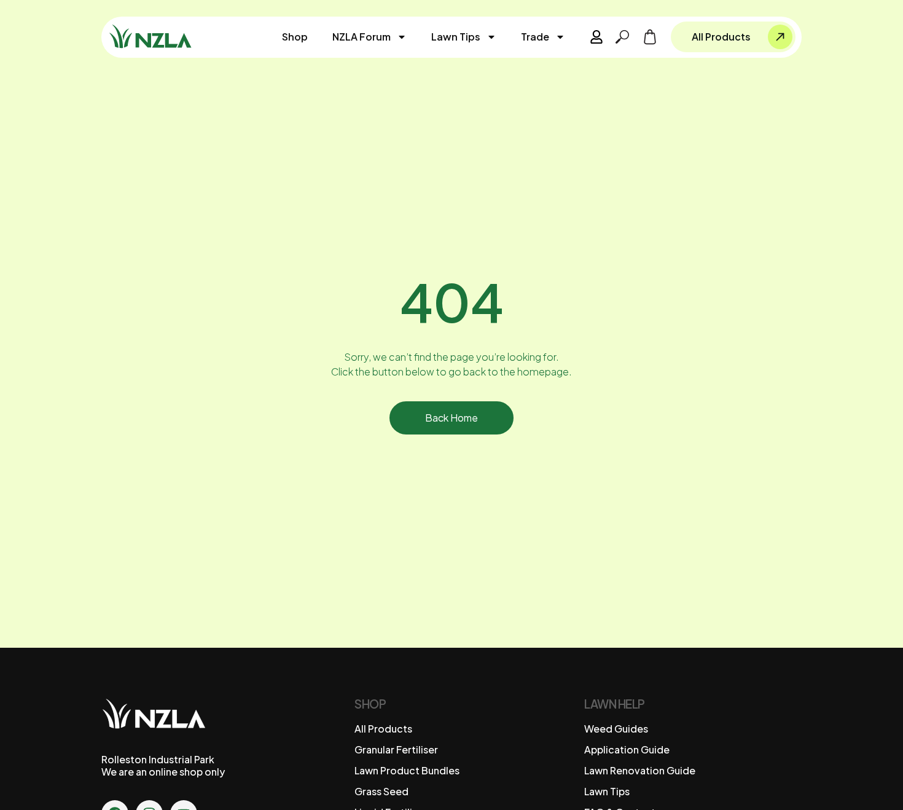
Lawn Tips (455, 36)
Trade (535, 36)
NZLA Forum (361, 36)
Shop (295, 36)
